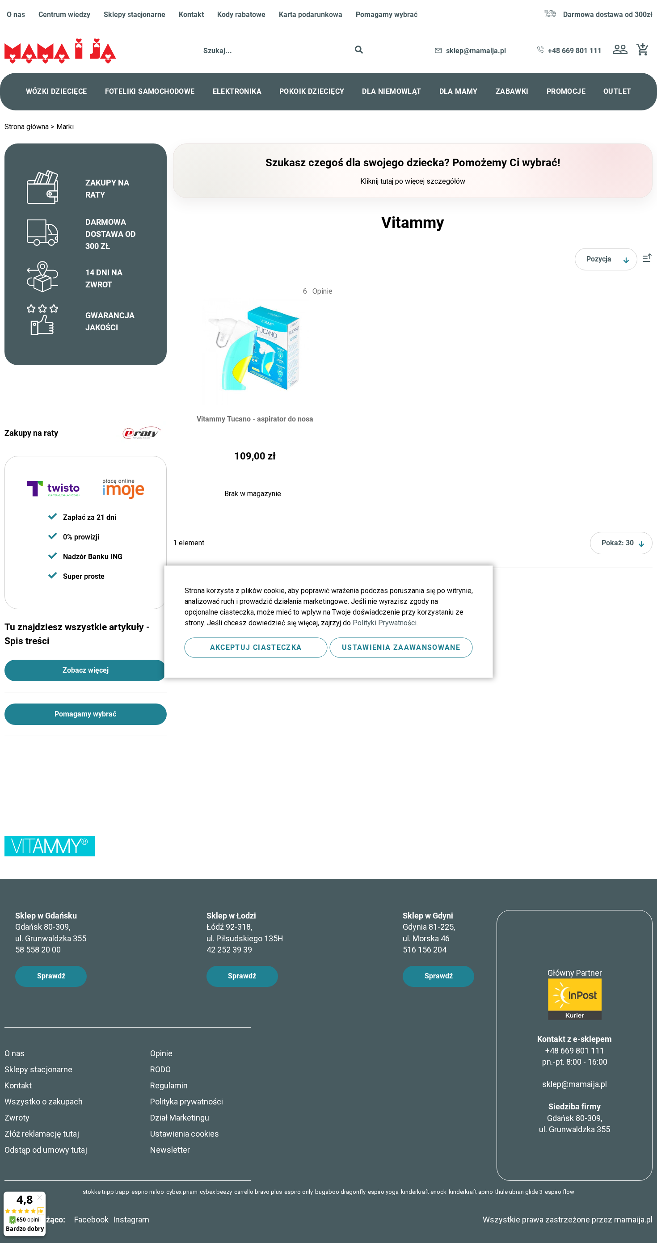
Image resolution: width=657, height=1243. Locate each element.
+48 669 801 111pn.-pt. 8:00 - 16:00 (574, 1056)
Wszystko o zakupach (43, 1101)
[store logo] (60, 51)
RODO (160, 1069)
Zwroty (16, 1117)
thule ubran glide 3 (519, 1191)
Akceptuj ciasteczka (256, 647)
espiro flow (559, 1191)
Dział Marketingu (179, 1117)
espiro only (298, 1191)
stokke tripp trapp (106, 1191)
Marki (65, 126)
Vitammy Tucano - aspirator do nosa (255, 419)
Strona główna (27, 126)
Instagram (131, 1219)
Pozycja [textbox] (598, 259)
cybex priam (182, 1191)
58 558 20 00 (38, 949)
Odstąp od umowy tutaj (45, 1150)
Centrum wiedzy (64, 14)
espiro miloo (147, 1191)
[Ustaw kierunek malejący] (647, 259)
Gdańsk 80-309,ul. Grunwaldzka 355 (574, 1117)
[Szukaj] (359, 51)
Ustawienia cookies (184, 1133)
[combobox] (283, 51)
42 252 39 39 (229, 949)
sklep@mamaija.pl (574, 1084)
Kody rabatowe (241, 14)
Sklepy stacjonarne (134, 14)
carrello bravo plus (258, 1191)
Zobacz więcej (86, 670)
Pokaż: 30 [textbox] (618, 543)
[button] (620, 51)
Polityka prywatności (186, 1101)
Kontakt (191, 14)
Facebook (91, 1219)
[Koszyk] (644, 53)
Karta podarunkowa (310, 14)
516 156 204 (424, 949)
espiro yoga (383, 1191)
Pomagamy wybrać (386, 14)
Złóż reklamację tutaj (41, 1133)
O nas (16, 14)
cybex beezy (216, 1191)
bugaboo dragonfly (340, 1191)
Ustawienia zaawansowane (401, 647)
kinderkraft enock (423, 1191)
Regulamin (169, 1085)
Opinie (161, 1053)
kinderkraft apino (471, 1191)
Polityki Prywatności (385, 623)
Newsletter (170, 1150)
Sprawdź (51, 976)
